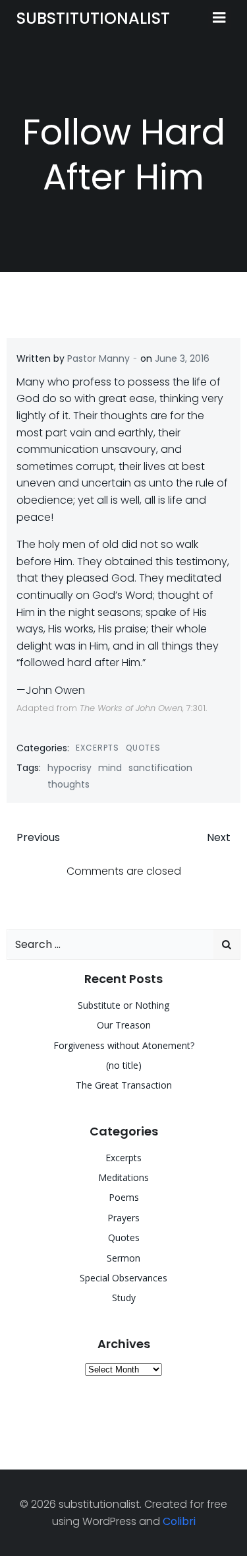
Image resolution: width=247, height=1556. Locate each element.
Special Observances (123, 1277)
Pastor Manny (98, 358)
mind (110, 767)
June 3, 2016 (182, 358)
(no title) (124, 1065)
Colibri (179, 1521)
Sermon (123, 1258)
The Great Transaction (124, 1085)
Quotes (143, 747)
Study (124, 1297)
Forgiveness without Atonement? (123, 1045)
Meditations (123, 1177)
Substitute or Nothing (123, 1005)
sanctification (160, 767)
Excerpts (97, 747)
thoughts (68, 784)
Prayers (123, 1217)
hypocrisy (69, 767)
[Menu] (219, 18)
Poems (124, 1197)
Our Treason (124, 1025)
